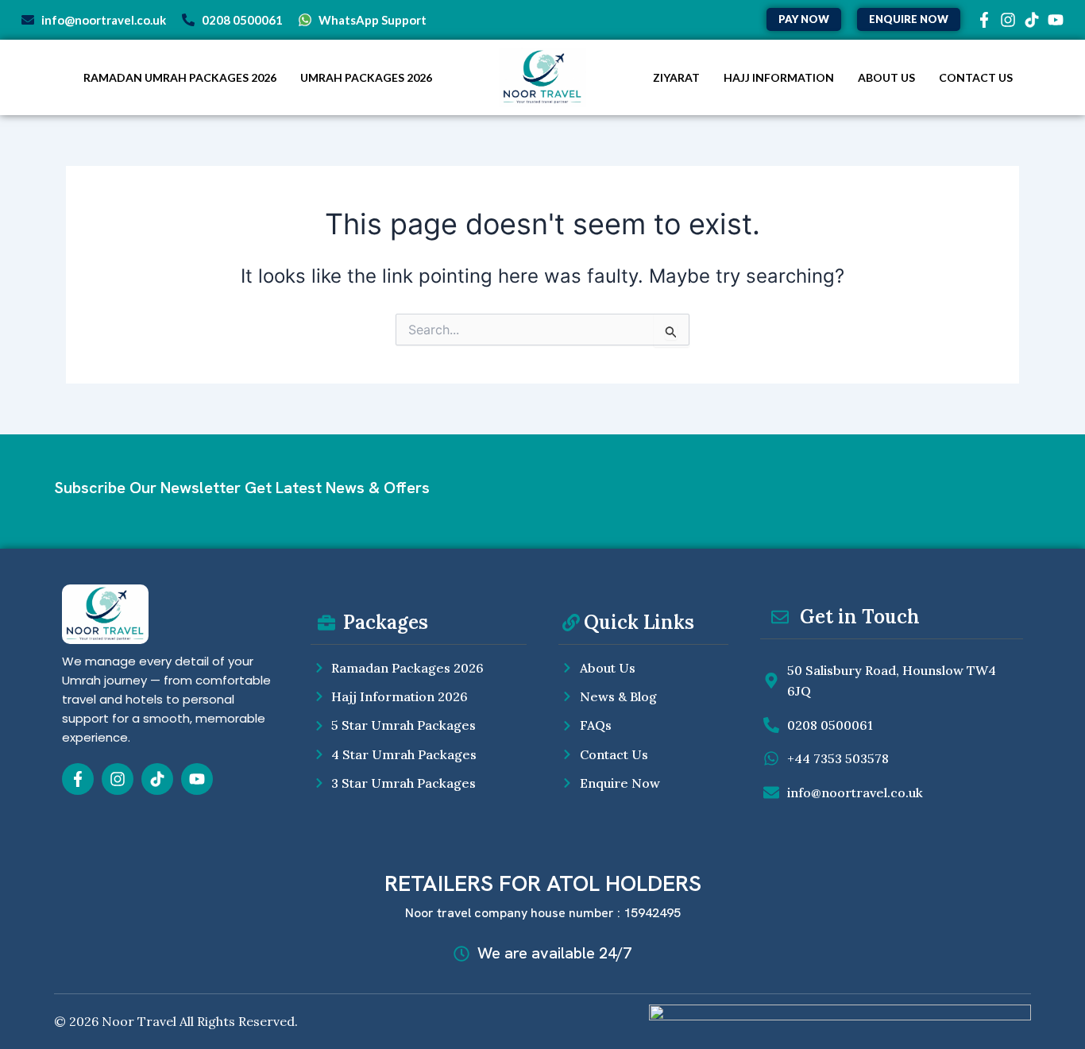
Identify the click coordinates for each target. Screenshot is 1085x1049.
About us (886, 77)
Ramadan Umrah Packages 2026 (179, 77)
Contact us (976, 77)
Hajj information (779, 77)
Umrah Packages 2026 (366, 77)
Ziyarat (676, 77)
